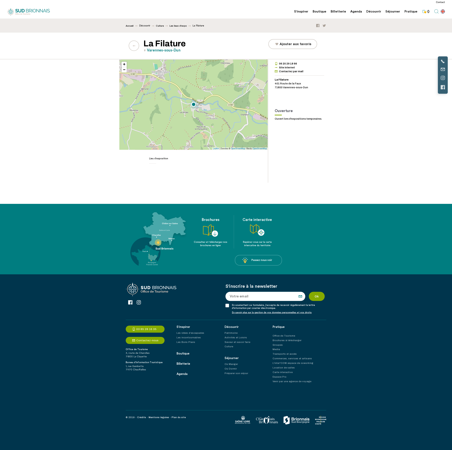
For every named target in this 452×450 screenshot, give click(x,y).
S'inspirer (301, 11)
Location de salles (284, 367)
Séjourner (392, 11)
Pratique (410, 11)
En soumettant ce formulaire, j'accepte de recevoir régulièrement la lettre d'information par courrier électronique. (273, 306)
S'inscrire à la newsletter (251, 286)
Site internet (287, 67)
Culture (160, 26)
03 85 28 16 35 (146, 329)
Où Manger (231, 364)
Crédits (141, 417)
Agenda (356, 11)
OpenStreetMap (238, 149)
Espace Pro (280, 377)
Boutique (319, 11)
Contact (440, 2)
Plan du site (179, 417)
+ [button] (124, 64)
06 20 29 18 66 (288, 63)
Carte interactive (283, 372)
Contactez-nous (147, 340)
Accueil (129, 26)
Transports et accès (285, 354)
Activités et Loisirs (236, 337)
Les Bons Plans (186, 342)
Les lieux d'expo (178, 26)
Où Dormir (231, 369)
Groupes (278, 345)
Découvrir (373, 11)
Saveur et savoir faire (237, 342)
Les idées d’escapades (190, 333)
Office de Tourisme (284, 336)
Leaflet (216, 149)
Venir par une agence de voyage (292, 381)
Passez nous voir (261, 260)
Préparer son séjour (236, 373)
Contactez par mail (291, 71)
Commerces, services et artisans (292, 358)
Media (276, 349)
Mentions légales (159, 417)
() (428, 11)
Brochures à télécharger (287, 340)
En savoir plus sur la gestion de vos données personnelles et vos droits (272, 312)
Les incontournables (189, 337)
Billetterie (338, 11)
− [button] (124, 69)
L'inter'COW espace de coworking (293, 363)
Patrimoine (231, 333)
